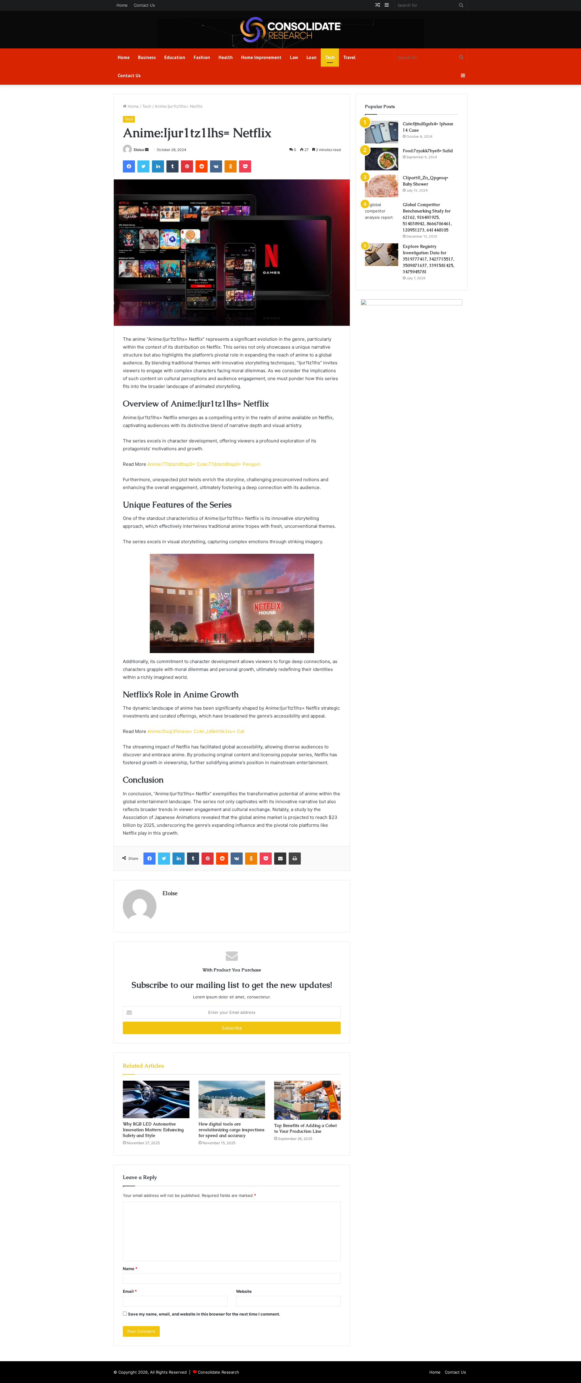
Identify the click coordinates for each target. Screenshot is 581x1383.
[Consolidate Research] (290, 29)
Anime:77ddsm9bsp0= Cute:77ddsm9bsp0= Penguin (204, 464)
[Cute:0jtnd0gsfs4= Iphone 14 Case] (381, 132)
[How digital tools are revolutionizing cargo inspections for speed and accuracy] (232, 1099)
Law (294, 57)
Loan (312, 57)
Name (130, 1268)
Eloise (139, 149)
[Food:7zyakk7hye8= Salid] (381, 159)
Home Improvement (261, 57)
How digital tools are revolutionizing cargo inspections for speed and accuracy (231, 1129)
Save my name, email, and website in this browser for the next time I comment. (204, 1314)
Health (225, 57)
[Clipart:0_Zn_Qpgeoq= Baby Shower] (381, 186)
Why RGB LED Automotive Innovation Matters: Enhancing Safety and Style (153, 1129)
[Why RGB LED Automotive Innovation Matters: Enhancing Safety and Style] (156, 1099)
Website (244, 1291)
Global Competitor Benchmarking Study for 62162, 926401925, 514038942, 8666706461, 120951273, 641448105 (427, 217)
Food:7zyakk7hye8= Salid (428, 150)
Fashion (202, 57)
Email (130, 1291)
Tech (330, 57)
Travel (349, 57)
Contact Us (144, 5)
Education (174, 57)
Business (147, 57)
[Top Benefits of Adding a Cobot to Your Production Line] (307, 1100)
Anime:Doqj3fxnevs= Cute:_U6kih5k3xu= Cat (195, 731)
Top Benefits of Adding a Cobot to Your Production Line (305, 1128)
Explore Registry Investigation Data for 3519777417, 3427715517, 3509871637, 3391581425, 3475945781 (428, 259)
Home (122, 5)
